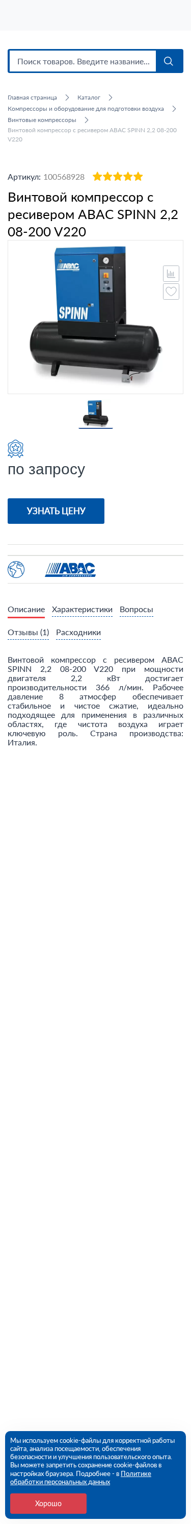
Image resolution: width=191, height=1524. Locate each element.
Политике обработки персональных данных (80, 1477)
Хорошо (48, 1503)
